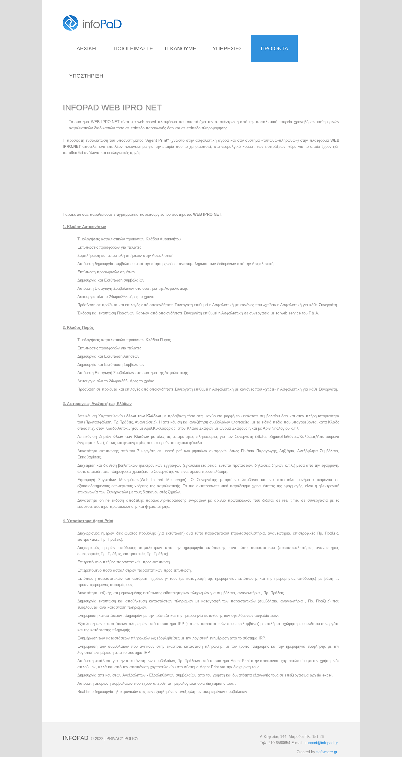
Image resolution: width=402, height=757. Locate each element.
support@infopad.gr (321, 743)
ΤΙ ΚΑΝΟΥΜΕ (180, 48)
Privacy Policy (123, 738)
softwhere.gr (326, 752)
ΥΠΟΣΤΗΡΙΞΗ (86, 76)
